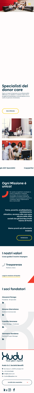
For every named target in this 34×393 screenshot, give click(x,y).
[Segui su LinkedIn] (4, 389)
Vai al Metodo (10, 111)
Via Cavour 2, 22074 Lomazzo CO (13, 369)
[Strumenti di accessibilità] (6, 390)
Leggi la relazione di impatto (11, 276)
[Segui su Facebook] (13, 389)
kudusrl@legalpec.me (10, 377)
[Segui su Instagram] (9, 389)
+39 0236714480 (9, 372)
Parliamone (24, 238)
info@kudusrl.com (9, 374)
